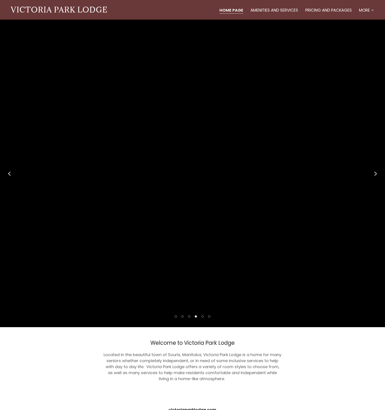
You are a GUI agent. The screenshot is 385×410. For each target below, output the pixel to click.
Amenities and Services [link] (274, 10)
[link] (59, 11)
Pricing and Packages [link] (328, 10)
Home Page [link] (231, 10)
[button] (366, 10)
